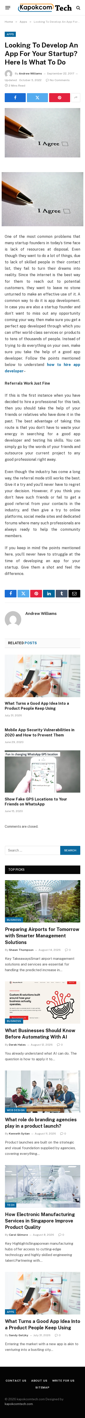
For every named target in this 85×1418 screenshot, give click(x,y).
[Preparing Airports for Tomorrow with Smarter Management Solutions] (42, 901)
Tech (10, 1205)
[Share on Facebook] (15, 97)
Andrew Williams (30, 73)
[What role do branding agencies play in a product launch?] (42, 1091)
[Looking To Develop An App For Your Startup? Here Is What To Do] (42, 132)
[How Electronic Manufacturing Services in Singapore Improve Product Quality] (42, 1186)
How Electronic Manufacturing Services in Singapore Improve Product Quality (40, 1221)
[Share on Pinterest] (59, 97)
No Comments (60, 80)
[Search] (77, 7)
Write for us (63, 1380)
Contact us (16, 1380)
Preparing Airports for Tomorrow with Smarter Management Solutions (42, 935)
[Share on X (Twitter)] (37, 97)
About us (39, 1380)
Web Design (16, 1110)
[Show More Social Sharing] (75, 97)
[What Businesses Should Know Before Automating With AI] (42, 1002)
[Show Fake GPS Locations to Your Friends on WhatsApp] (42, 771)
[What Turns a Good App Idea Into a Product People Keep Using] (42, 676)
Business (14, 919)
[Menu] (7, 8)
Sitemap (42, 1387)
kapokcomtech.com (19, 1404)
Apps (10, 34)
